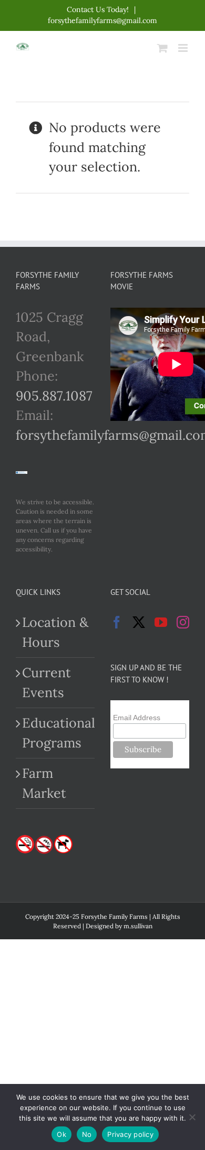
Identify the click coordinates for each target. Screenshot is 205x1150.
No (87, 1134)
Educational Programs (55, 732)
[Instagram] (183, 622)
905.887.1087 (54, 395)
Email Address (136, 717)
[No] (192, 1117)
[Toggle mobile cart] (162, 47)
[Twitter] (138, 622)
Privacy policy (130, 1134)
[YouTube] (161, 622)
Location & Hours (55, 632)
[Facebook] (116, 622)
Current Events (46, 682)
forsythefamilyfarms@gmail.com (102, 20)
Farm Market (44, 783)
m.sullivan (138, 926)
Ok (61, 1134)
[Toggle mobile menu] (183, 47)
